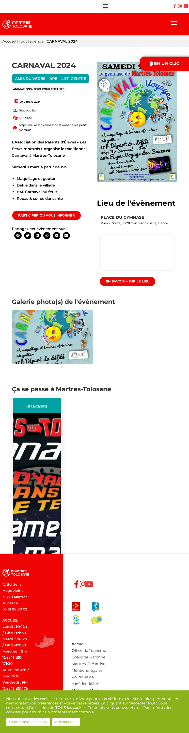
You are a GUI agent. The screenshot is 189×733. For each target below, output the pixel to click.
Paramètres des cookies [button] (28, 722)
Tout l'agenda (31, 41)
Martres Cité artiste (89, 663)
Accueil (9, 41)
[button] (105, 5)
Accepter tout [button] (66, 722)
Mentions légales (87, 670)
